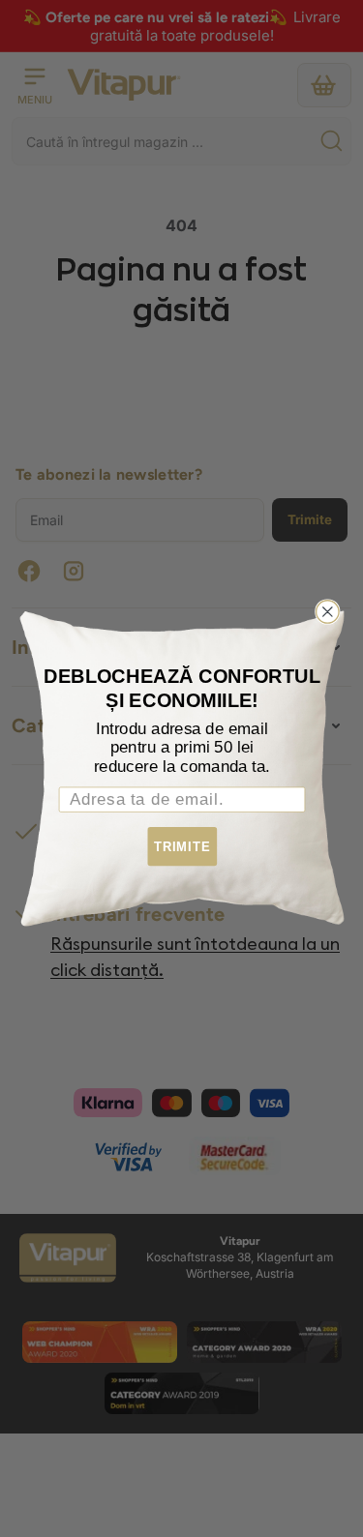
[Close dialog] (327, 612)
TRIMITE (181, 847)
